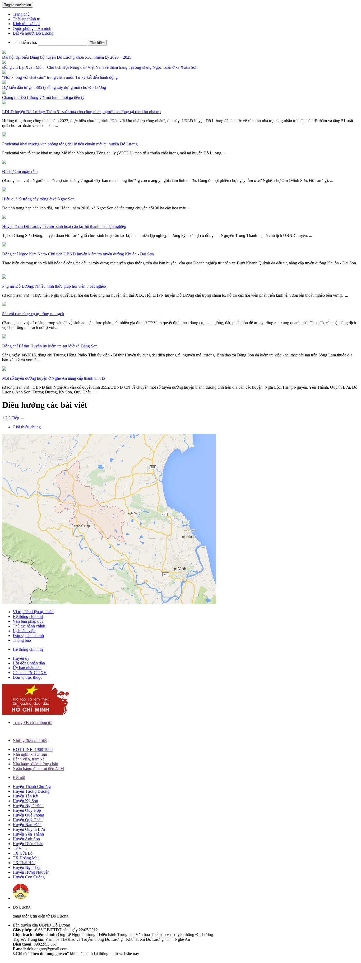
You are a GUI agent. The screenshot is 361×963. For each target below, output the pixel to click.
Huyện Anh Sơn (26, 839)
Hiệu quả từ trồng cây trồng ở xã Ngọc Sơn (38, 199)
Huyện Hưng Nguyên (31, 872)
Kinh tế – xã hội (26, 23)
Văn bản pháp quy (28, 621)
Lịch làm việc (24, 631)
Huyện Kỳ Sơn (25, 801)
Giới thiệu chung (27, 427)
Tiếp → (18, 418)
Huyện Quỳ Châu (28, 820)
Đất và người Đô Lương (33, 33)
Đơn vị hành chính (28, 635)
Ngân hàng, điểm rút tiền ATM (38, 768)
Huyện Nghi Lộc (27, 867)
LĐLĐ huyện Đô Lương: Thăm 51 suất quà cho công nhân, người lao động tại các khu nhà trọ (81, 111)
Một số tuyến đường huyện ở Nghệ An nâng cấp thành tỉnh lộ (53, 378)
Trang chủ (21, 14)
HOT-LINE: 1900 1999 (33, 749)
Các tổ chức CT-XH (30, 672)
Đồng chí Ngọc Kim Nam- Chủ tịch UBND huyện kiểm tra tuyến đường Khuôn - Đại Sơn (78, 254)
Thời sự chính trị (26, 19)
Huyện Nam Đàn (27, 824)
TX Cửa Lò (23, 853)
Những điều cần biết (30, 740)
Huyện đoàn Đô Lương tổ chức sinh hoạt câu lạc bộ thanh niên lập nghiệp (64, 226)
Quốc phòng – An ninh (32, 28)
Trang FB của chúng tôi (32, 722)
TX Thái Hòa (24, 862)
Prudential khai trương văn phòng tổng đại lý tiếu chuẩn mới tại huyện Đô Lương (70, 144)
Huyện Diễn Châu (28, 843)
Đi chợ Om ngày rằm (20, 171)
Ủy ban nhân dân (27, 668)
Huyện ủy (21, 658)
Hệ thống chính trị (28, 616)
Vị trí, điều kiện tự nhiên (33, 611)
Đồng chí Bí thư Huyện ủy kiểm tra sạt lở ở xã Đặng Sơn (50, 346)
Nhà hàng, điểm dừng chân (35, 764)
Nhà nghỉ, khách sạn (30, 754)
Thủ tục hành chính (29, 626)
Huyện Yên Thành (28, 834)
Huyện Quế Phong (28, 815)
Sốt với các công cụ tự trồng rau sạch (33, 313)
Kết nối (19, 777)
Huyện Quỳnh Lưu (29, 829)
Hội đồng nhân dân (29, 663)
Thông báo (22, 640)
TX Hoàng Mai (26, 858)
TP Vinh (20, 848)
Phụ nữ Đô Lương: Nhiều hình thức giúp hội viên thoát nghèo (54, 286)
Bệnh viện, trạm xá (28, 759)
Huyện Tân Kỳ (25, 796)
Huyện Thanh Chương (32, 786)
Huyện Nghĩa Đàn (28, 805)
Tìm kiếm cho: (25, 42)
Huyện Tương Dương (31, 791)
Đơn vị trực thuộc (27, 677)
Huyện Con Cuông (29, 877)
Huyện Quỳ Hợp (27, 810)
